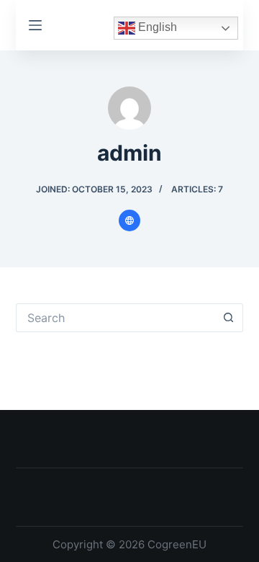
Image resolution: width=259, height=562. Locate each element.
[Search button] (228, 317)
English (156, 28)
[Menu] (35, 25)
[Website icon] (129, 220)
